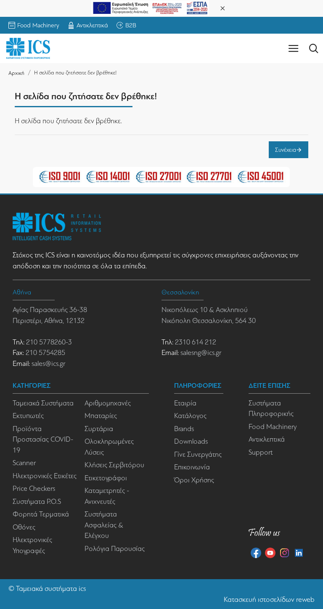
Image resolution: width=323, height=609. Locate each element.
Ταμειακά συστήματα (46, 589)
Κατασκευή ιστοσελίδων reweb (269, 600)
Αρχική (16, 73)
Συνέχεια (285, 149)
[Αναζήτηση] (313, 48)
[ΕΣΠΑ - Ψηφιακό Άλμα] (150, 7)
